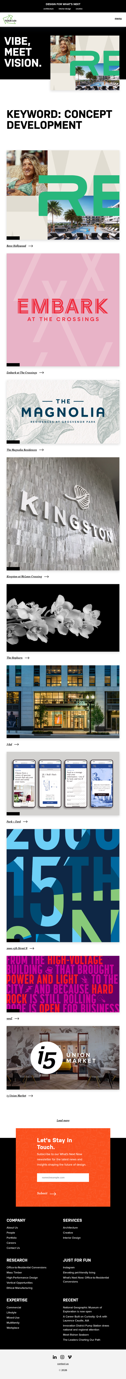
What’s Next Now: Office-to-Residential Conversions (86, 1280)
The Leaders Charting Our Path (81, 1340)
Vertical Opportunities (20, 1283)
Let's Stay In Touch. (54, 1144)
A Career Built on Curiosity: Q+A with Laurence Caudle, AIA (85, 1319)
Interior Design (65, 8)
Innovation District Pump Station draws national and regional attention (86, 1328)
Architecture (48, 8)
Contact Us (13, 1248)
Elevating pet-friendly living (79, 1273)
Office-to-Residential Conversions (26, 1267)
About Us (12, 1228)
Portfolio (12, 1238)
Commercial (14, 1307)
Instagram (69, 1267)
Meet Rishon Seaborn (76, 1335)
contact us (63, 1363)
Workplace (13, 1328)
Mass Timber (14, 1273)
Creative (79, 8)
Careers (11, 1243)
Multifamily (13, 1323)
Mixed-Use (13, 1318)
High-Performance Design (22, 1278)
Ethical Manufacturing (19, 1288)
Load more (63, 1120)
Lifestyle (11, 1313)
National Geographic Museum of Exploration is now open (82, 1309)
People (11, 1233)
